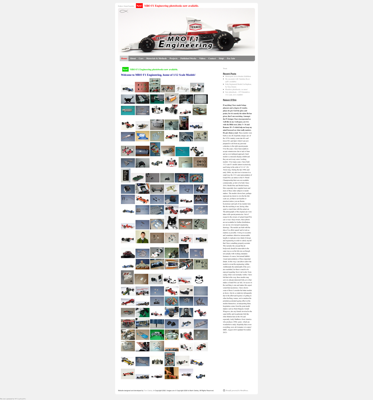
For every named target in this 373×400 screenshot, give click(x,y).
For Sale (231, 58)
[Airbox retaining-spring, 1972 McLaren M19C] (186, 166)
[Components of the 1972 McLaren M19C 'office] (201, 140)
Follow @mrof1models (126, 6)
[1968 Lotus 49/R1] (172, 140)
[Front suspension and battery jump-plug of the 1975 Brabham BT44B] (142, 316)
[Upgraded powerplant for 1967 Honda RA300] (142, 213)
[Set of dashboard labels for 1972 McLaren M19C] (125, 181)
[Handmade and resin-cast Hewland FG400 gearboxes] (172, 327)
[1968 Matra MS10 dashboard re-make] (157, 350)
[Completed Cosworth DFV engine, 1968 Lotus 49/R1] (128, 192)
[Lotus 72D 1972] (142, 304)
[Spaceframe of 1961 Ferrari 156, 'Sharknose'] (183, 91)
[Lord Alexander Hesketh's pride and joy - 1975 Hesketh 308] (186, 350)
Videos (202, 58)
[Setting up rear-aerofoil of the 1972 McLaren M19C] (172, 257)
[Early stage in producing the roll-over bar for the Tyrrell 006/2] (186, 140)
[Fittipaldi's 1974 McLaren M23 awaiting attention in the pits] (157, 378)
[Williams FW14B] (197, 365)
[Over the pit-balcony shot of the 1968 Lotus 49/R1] (186, 339)
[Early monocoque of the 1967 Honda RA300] (128, 140)
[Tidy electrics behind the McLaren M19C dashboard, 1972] (157, 339)
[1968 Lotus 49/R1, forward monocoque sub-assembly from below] (201, 304)
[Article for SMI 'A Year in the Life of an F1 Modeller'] (170, 365)
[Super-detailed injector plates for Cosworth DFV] (128, 203)
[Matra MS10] (128, 213)
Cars (141, 58)
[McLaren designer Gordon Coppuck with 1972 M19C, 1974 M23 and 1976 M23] (142, 268)
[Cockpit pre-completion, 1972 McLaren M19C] (172, 268)
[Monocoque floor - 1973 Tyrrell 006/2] (157, 213)
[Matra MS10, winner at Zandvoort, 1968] (157, 166)
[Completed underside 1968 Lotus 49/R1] (157, 192)
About (133, 58)
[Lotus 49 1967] (128, 294)
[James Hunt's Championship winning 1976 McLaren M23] (186, 242)
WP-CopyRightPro (20, 399)
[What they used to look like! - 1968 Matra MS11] (172, 350)
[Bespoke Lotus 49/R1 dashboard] (157, 304)
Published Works (188, 58)
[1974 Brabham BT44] (201, 192)
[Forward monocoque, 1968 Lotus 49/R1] (186, 304)
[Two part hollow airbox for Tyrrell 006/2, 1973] (128, 166)
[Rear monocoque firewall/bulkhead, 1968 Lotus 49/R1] (182, 181)
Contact (212, 58)
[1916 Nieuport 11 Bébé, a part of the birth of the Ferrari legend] (172, 192)
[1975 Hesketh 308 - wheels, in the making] (200, 166)
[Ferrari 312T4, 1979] (172, 378)
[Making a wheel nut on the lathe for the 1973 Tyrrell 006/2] (186, 102)
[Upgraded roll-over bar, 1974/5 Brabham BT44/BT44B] (186, 192)
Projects (173, 58)
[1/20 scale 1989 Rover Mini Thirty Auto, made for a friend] (128, 257)
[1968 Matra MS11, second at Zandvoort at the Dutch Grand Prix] (201, 242)
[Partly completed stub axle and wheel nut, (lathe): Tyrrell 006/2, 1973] (142, 228)
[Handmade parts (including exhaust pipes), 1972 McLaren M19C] (200, 228)
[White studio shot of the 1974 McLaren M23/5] (157, 316)
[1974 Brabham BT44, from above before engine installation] (186, 316)
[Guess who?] (157, 327)
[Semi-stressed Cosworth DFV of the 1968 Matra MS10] (172, 316)
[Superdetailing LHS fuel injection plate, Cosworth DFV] (182, 155)
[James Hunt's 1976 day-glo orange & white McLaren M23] (128, 378)
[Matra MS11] (128, 91)
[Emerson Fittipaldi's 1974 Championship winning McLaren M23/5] (201, 350)
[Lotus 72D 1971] (128, 304)
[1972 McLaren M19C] (157, 114)
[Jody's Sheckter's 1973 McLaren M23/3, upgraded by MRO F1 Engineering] (157, 268)
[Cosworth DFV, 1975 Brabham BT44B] (172, 203)
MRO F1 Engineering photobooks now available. (168, 6)
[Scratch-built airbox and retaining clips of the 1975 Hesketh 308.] (127, 283)
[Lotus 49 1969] (142, 294)
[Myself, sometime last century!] (142, 242)
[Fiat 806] (186, 213)
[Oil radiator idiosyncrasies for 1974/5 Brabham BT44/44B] (157, 203)
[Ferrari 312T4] (172, 294)
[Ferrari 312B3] (128, 228)
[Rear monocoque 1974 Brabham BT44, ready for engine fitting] (184, 257)
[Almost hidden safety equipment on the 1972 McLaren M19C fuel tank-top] (172, 339)
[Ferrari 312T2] (184, 283)
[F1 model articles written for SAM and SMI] (172, 304)
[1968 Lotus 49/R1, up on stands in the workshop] (128, 316)
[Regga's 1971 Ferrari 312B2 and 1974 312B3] (128, 155)
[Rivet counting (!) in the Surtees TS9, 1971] (142, 155)
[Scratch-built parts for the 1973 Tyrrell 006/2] (142, 114)
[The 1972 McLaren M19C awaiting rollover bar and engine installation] (142, 192)
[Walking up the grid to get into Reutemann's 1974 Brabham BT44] (186, 294)
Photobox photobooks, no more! (236, 89)
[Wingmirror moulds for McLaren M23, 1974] (142, 91)
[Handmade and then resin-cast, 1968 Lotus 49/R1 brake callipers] (157, 294)
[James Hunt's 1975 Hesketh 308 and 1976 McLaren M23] (168, 91)
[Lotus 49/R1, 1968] (157, 102)
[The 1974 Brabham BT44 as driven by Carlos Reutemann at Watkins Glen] (199, 283)
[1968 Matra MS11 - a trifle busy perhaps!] (128, 339)
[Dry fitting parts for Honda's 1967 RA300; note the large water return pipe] (201, 327)
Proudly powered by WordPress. (237, 390)
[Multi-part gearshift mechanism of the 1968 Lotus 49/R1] (201, 294)
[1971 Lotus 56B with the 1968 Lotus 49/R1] (142, 102)
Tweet (225, 68)
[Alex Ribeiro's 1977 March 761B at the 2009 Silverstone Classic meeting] (128, 327)
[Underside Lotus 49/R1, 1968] (128, 114)
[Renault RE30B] (128, 365)
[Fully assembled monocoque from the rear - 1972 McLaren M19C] (128, 350)
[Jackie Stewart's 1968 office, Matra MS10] (142, 327)
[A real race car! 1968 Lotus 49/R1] (128, 242)
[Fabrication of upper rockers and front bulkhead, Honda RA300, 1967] (197, 257)
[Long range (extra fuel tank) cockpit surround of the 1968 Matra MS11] (142, 339)
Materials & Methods (156, 58)
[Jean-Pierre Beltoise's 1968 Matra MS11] (186, 327)
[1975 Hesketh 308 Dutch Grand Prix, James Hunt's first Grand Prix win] (157, 257)
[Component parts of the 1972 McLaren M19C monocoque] (201, 339)
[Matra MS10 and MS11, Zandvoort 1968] (196, 129)
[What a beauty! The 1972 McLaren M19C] (186, 378)
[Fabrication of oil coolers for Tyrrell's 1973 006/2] (201, 213)
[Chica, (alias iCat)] (128, 102)
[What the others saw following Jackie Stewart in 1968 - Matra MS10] (157, 365)
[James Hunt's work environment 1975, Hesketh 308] (186, 268)
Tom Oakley (148, 390)
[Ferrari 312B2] (172, 213)
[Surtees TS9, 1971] (157, 140)
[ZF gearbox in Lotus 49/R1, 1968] (171, 114)
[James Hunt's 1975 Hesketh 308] (197, 91)
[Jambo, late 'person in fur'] (171, 228)
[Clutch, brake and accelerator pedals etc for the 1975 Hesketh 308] (141, 283)
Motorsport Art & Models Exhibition (238, 76)
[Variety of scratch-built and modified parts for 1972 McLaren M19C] (201, 268)
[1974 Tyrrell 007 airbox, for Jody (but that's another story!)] (142, 140)
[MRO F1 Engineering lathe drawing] (201, 102)
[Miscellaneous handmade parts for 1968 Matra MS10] (172, 242)
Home (124, 58)
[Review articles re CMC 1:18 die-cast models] (155, 155)
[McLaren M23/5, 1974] (185, 114)
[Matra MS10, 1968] (168, 155)
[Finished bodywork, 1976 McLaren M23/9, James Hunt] (186, 228)
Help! (221, 58)
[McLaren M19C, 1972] (172, 102)
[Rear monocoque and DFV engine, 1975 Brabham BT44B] (201, 203)
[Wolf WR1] (142, 378)
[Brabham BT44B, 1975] (142, 166)
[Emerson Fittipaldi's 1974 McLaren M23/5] (186, 203)
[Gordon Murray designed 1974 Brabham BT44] (170, 283)
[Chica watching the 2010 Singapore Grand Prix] (184, 129)
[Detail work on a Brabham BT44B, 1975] (142, 350)
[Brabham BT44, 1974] (157, 129)
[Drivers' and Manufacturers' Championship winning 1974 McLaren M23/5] (201, 316)
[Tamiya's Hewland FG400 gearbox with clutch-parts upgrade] (167, 181)
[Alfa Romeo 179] (142, 203)
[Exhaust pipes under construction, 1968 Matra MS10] (157, 242)
